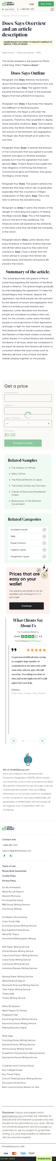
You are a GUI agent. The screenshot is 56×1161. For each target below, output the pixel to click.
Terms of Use (9, 866)
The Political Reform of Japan (26, 480)
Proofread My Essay (12, 900)
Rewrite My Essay (11, 896)
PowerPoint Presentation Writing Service (23, 1053)
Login (31, 4)
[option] (29, 669)
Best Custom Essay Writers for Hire (20, 1087)
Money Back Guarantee (14, 871)
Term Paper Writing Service (16, 989)
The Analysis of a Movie (23, 468)
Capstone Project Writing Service (20, 955)
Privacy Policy (9, 880)
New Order (46, 4)
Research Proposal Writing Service (20, 985)
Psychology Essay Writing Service (19, 1019)
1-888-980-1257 (27, 9)
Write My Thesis (10, 934)
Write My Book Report (13, 980)
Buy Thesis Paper (11, 1074)
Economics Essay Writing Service (19, 925)
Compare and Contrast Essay (18, 1065)
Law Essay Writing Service (15, 964)
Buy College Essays (12, 1070)
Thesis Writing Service (13, 998)
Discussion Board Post (14, 1082)
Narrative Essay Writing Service (18, 1044)
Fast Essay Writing (12, 908)
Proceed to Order (23, 443)
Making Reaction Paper (14, 1027)
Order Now (45, 1159)
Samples (6, 16)
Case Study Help (11, 921)
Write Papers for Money (14, 1010)
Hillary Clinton (18, 474)
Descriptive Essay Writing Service (19, 1057)
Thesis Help (8, 993)
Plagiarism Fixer (10, 1014)
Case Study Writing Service (16, 959)
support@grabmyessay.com (16, 850)
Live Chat (9, 9)
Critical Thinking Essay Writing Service (22, 1078)
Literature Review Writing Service (19, 968)
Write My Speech (11, 1006)
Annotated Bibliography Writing (19, 938)
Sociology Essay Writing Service (18, 1040)
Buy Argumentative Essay (15, 930)
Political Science (21, 16)
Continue (27, 605)
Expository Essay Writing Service (19, 1023)
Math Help (7, 1036)
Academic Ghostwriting (14, 917)
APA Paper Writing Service (15, 946)
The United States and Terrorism (28, 486)
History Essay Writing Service (17, 1048)
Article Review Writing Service (17, 951)
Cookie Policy (9, 876)
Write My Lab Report (13, 891)
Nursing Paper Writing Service (17, 976)
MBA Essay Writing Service (16, 904)
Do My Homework (11, 887)
